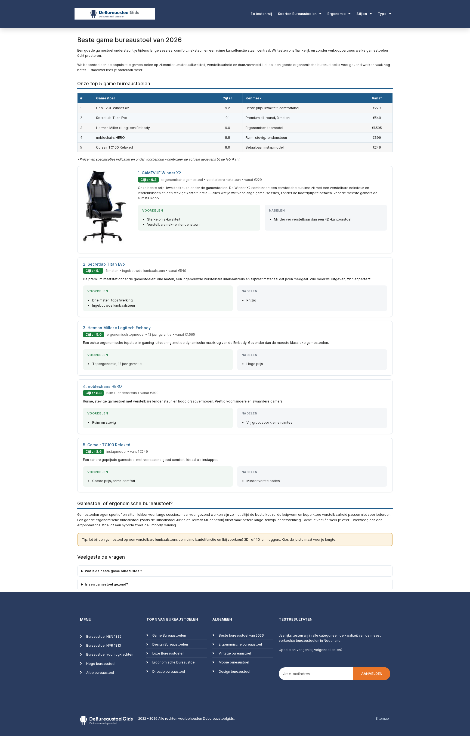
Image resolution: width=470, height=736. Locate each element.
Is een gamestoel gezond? (106, 584)
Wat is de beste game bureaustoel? (113, 571)
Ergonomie (336, 14)
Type (382, 14)
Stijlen (362, 14)
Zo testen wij (261, 14)
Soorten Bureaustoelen (297, 14)
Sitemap (382, 718)
